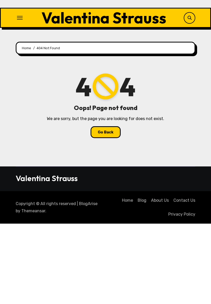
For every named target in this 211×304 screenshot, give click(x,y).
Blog (142, 200)
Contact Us (184, 200)
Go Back (105, 132)
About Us (160, 200)
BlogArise (88, 203)
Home (127, 200)
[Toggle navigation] (20, 18)
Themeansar (33, 210)
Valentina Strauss (103, 18)
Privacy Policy (181, 214)
